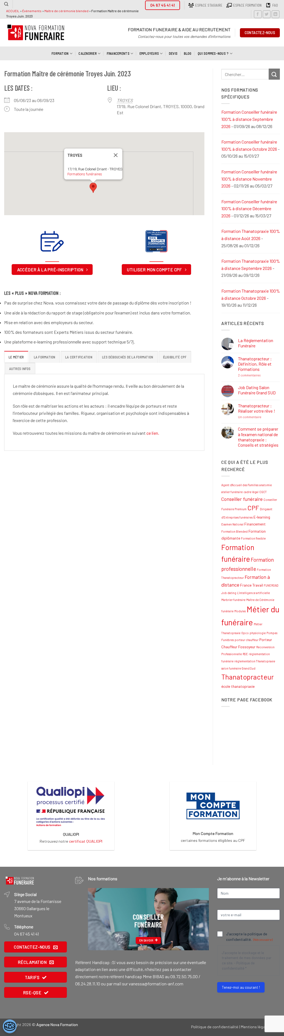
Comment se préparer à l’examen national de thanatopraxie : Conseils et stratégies (258, 436)
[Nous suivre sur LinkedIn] (276, 14)
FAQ (275, 5)
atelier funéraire (232, 492)
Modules (240, 611)
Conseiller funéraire (242, 499)
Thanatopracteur (247, 677)
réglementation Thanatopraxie (254, 661)
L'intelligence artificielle (253, 593)
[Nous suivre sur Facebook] (258, 14)
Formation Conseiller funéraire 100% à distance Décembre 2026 (249, 208)
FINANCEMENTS (118, 53)
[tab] (16, 357)
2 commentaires (259, 375)
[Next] (199, 919)
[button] (93, 188)
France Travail (251, 585)
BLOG (188, 53)
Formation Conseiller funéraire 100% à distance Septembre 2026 (249, 119)
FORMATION (60, 53)
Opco (245, 633)
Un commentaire (259, 417)
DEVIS (173, 53)
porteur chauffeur (246, 640)
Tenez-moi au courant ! (241, 987)
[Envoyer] (274, 74)
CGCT (263, 492)
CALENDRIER (87, 53)
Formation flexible (253, 538)
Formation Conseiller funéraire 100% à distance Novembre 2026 (249, 178)
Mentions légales (255, 1026)
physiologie (258, 633)
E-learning (261, 517)
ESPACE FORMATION (247, 5)
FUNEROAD (271, 585)
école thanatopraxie (238, 686)
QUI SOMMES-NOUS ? (213, 53)
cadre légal (251, 492)
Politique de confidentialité (214, 1026)
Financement (255, 524)
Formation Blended (234, 531)
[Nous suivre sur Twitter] (267, 14)
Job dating (228, 593)
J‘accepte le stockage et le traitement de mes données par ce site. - (247, 960)
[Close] (115, 155)
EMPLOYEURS (149, 53)
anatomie (265, 485)
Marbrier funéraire (233, 600)
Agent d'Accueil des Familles (239, 485)
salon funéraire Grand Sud (238, 668)
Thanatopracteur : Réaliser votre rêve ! (256, 408)
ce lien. (152, 433)
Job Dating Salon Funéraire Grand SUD (257, 390)
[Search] (6, 4)
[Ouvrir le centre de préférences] (10, 1026)
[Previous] (97, 919)
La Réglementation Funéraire (255, 343)
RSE (245, 654)
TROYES (125, 100)
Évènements (32, 11)
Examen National (232, 524)
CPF (253, 508)
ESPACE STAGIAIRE (208, 5)
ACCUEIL (12, 11)
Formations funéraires (84, 174)
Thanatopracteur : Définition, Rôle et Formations (255, 364)
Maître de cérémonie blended (66, 11)
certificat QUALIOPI (85, 841)
